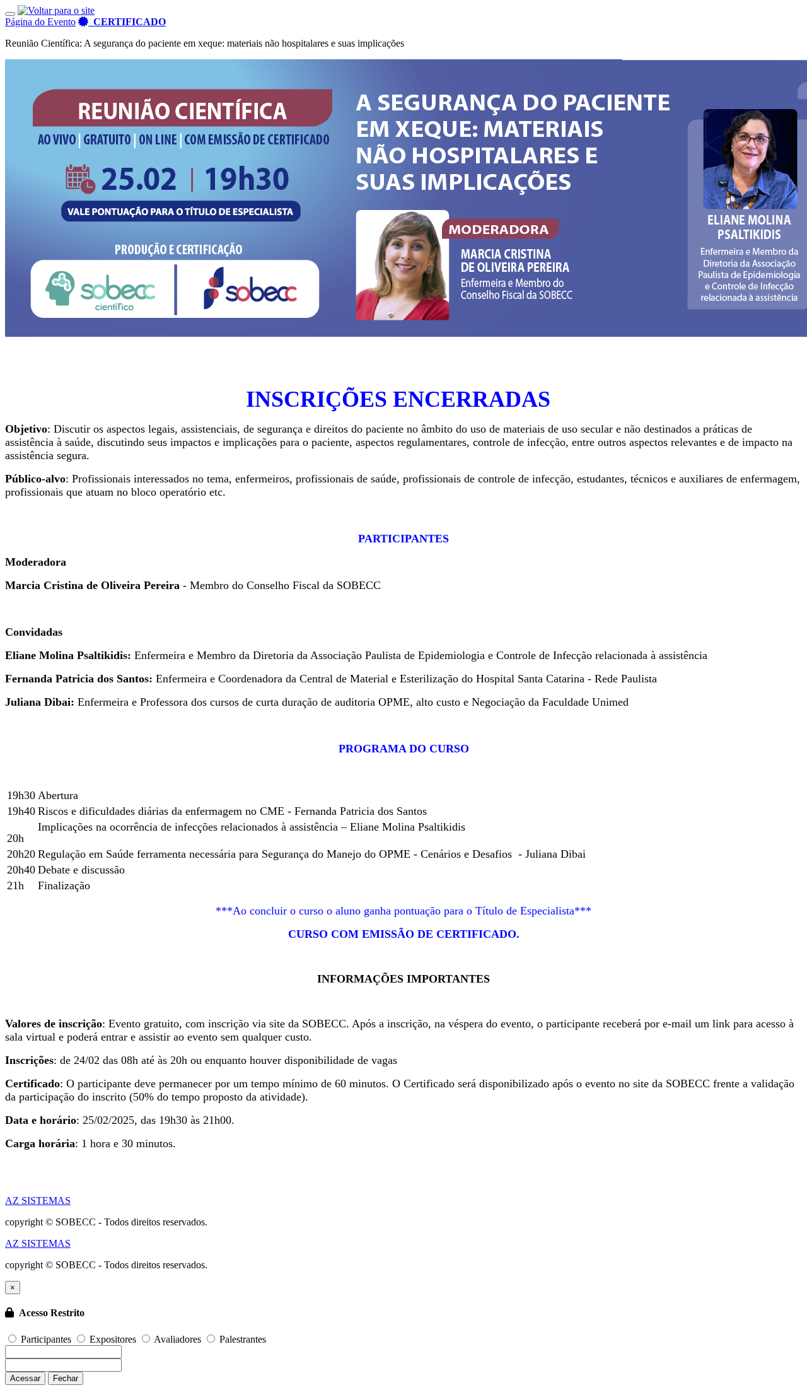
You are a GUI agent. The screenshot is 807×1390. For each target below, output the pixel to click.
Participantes (46, 1339)
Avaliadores (178, 1339)
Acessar (25, 1378)
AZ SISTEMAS (38, 1200)
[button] (122, 21)
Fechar (65, 1378)
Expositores (113, 1339)
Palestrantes (241, 1339)
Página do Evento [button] (40, 21)
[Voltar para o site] (56, 10)
